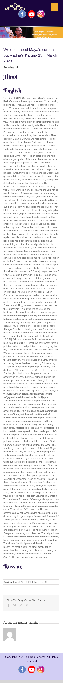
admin (9, 582)
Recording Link (11, 67)
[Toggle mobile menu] (54, 7)
